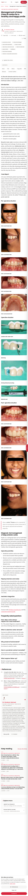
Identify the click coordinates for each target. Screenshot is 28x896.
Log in (16, 2)
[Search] (11, 2)
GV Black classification (15, 610)
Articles (6, 6)
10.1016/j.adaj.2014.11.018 (9, 678)
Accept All (14, 893)
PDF (25, 68)
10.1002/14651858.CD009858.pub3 (11, 687)
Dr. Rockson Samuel (9, 29)
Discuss (4, 71)
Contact (15, 734)
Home (2, 6)
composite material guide (8, 611)
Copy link (19, 68)
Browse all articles (22, 749)
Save (3, 68)
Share (13, 68)
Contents (4, 65)
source (23, 678)
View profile (6, 734)
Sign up (24, 2)
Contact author (12, 71)
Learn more (12, 883)
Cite (8, 68)
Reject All (14, 890)
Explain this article (8, 60)
